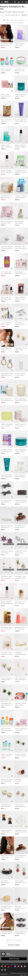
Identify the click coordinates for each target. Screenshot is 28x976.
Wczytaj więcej (14, 945)
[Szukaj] (15, 2)
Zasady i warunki (23, 975)
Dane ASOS (13, 973)
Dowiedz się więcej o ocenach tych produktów (13, 22)
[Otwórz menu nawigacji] (2, 2)
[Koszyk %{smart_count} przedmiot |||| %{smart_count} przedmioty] (26, 2)
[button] (2, 966)
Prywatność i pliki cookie (22, 973)
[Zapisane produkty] (22, 2)
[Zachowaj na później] (12, 40)
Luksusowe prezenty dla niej (12, 15)
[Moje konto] (19, 2)
